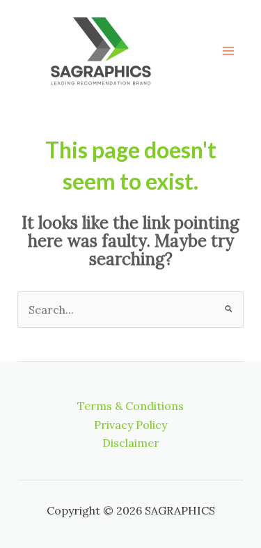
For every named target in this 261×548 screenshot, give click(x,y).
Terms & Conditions (130, 406)
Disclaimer (130, 443)
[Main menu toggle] (228, 51)
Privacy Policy (130, 425)
